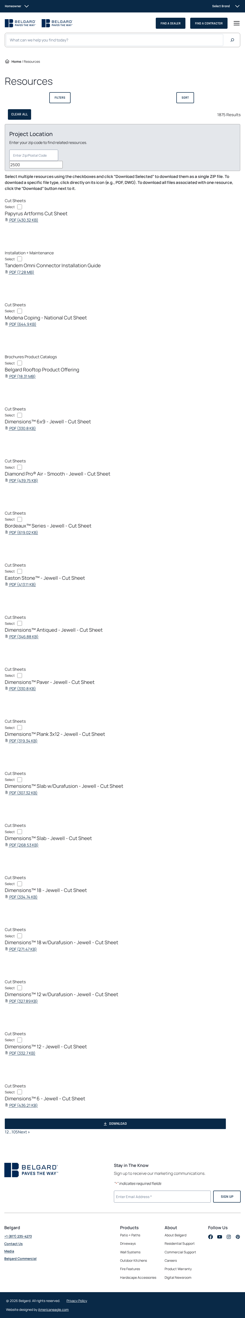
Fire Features (130, 1269)
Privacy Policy (77, 1300)
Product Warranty (178, 1269)
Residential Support (180, 1243)
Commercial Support (180, 1252)
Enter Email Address (133, 1196)
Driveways (128, 1243)
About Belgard (175, 1235)
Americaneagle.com (53, 1309)
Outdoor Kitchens (133, 1260)
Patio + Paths (130, 1235)
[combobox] (33, 155)
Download (118, 1123)
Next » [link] (24, 1132)
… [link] (10, 1132)
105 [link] (14, 1132)
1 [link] (5, 1132)
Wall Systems (130, 1252)
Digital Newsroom (178, 1277)
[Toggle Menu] (237, 23)
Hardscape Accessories (138, 1277)
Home (16, 61)
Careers (171, 1260)
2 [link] (7, 1132)
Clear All (19, 114)
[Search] (232, 40)
